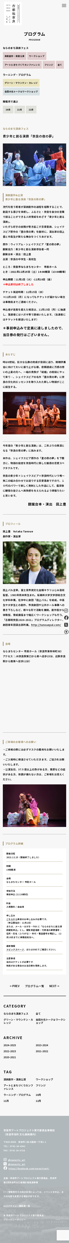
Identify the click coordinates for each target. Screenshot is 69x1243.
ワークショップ (37, 55)
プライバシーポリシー (15, 1219)
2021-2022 (42, 1051)
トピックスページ (15, 949)
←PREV (15, 986)
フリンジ (48, 64)
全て (60, 64)
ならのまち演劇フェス (16, 1013)
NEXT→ (54, 986)
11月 (19, 109)
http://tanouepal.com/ (46, 625)
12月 (31, 109)
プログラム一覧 (34, 986)
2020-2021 (10, 1057)
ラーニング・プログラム (17, 1095)
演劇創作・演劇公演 (15, 55)
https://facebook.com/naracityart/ (28, 1168)
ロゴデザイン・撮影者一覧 (17, 1205)
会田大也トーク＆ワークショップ (21, 91)
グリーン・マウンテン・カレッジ (21, 82)
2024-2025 (10, 1045)
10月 (8, 109)
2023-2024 (42, 1045)
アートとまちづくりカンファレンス (22, 64)
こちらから (12, 919)
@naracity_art (16, 1159)
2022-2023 (10, 1051)
